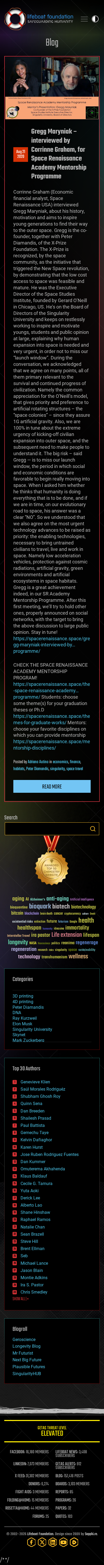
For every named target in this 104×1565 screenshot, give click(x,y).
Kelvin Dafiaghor (36, 1139)
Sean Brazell (32, 1234)
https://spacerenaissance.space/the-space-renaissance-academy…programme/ (51, 690)
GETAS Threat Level (52, 1432)
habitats (19, 769)
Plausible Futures (29, 1366)
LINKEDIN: (20, 1464)
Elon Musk (22, 1023)
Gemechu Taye (35, 1132)
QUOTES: (61, 1516)
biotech (61, 906)
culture (85, 913)
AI (27, 899)
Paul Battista (33, 1125)
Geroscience (24, 1339)
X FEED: (20, 1476)
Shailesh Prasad (36, 1118)
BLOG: (59, 1476)
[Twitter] (42, 1542)
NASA (33, 943)
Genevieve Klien (35, 1081)
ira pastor (40, 935)
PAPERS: (61, 1508)
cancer (58, 914)
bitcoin (17, 913)
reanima (67, 943)
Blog (52, 43)
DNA (17, 1012)
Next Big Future (27, 1359)
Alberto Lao (31, 1205)
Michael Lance (34, 1263)
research (42, 950)
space (72, 949)
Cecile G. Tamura (37, 1183)
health (86, 921)
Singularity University (32, 1029)
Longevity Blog (27, 1346)
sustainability (86, 950)
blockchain (32, 914)
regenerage (87, 943)
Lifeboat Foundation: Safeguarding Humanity (38, 19)
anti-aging (57, 899)
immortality (77, 928)
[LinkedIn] (53, 1542)
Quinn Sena (31, 1103)
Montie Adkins (34, 1277)
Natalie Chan (33, 1227)
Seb (24, 1255)
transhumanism (54, 957)
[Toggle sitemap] (84, 18)
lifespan (91, 935)
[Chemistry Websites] (52, 862)
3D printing (23, 996)
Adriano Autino (38, 762)
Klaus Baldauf (34, 1176)
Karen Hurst (32, 1147)
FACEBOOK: (17, 1452)
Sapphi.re (91, 1534)
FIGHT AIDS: (23, 1492)
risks (51, 950)
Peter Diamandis (37, 769)
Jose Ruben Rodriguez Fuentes (50, 1154)
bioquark (40, 907)
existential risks (22, 922)
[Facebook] (31, 1542)
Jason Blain (32, 1270)
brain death (46, 914)
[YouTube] (63, 1542)
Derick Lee (30, 1197)
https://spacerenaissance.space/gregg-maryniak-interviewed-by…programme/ (51, 645)
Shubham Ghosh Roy (41, 1096)
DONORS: (35, 1484)
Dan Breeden (33, 1111)
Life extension (66, 935)
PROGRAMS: (63, 1500)
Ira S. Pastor (32, 1284)
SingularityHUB (27, 1373)
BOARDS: (61, 1484)
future (52, 921)
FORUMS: (39, 1516)
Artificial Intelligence (82, 900)
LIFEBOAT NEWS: (66, 1452)
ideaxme (59, 929)
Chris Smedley (34, 1292)
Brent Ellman (33, 1248)
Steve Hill (29, 1241)
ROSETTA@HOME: (17, 1508)
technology (29, 957)
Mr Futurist (23, 1353)
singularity (57, 769)
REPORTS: (62, 1492)
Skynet (19, 1034)
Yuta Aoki (30, 1190)
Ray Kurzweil (25, 1018)
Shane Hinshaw (35, 1212)
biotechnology (83, 907)
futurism (63, 922)
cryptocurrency (72, 914)
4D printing (23, 1001)
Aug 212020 (20, 154)
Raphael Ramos (35, 1219)
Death (92, 913)
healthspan (29, 928)
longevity (18, 942)
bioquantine (19, 907)
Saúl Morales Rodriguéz (43, 1089)
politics (55, 943)
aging (18, 899)
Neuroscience (44, 943)
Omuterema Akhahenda (43, 1168)
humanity (48, 929)
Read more (52, 786)
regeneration (24, 949)
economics (60, 762)
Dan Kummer (33, 1161)
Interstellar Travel (18, 936)
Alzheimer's (37, 900)
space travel (74, 769)
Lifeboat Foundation (40, 1534)
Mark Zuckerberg (28, 1040)
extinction (39, 922)
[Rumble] (74, 1542)
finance (75, 762)
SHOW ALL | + (21, 1299)
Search (92, 828)
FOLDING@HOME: (19, 1500)
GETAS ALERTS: (65, 1464)
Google (73, 922)
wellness (78, 956)
